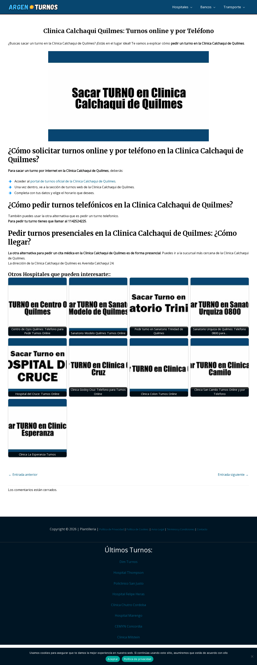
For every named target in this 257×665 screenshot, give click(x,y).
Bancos (205, 7)
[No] (252, 656)
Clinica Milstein (128, 637)
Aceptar (113, 659)
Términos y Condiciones (180, 529)
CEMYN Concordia (128, 626)
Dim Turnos (128, 562)
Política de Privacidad (111, 529)
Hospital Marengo (128, 615)
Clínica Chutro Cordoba (128, 605)
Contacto (202, 529)
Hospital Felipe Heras (128, 594)
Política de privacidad (137, 659)
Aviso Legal (157, 529)
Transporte (232, 7)
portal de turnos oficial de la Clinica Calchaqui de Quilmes (72, 181)
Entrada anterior (23, 474)
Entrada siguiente (233, 474)
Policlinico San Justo (129, 583)
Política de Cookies (137, 529)
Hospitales (180, 7)
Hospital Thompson (128, 572)
